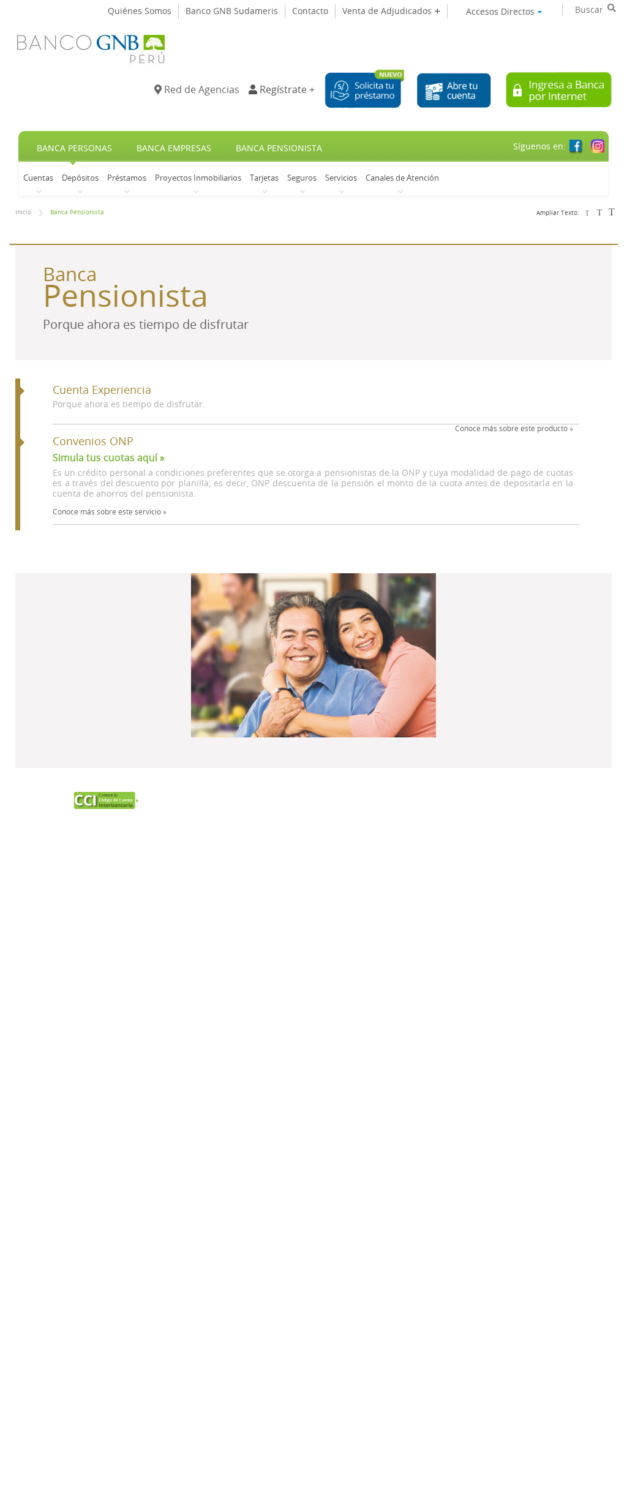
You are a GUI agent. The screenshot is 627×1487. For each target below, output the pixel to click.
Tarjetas (264, 177)
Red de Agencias (200, 89)
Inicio (23, 212)
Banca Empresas (174, 148)
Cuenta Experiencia (102, 390)
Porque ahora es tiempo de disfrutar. (129, 404)
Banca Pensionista (279, 148)
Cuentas (38, 177)
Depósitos (80, 177)
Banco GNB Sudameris (232, 11)
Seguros (302, 177)
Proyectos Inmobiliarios (198, 177)
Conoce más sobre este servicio (110, 511)
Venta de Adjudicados (388, 11)
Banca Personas (74, 148)
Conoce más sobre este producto (514, 428)
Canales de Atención (402, 177)
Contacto (310, 11)
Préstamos (126, 177)
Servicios (341, 177)
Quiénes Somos (139, 11)
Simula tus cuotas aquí (109, 457)
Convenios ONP (93, 441)
